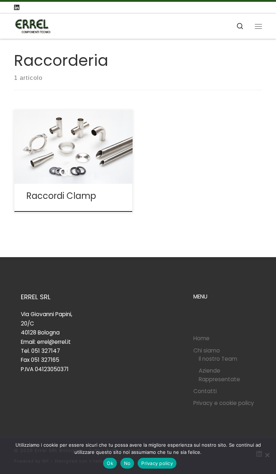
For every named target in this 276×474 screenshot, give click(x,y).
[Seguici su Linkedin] (16, 7)
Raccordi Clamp (61, 196)
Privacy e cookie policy (223, 403)
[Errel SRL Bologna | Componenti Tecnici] (32, 25)
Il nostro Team (218, 359)
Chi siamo (206, 350)
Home (201, 338)
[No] (267, 455)
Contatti (205, 391)
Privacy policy (157, 463)
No (127, 463)
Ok (110, 463)
